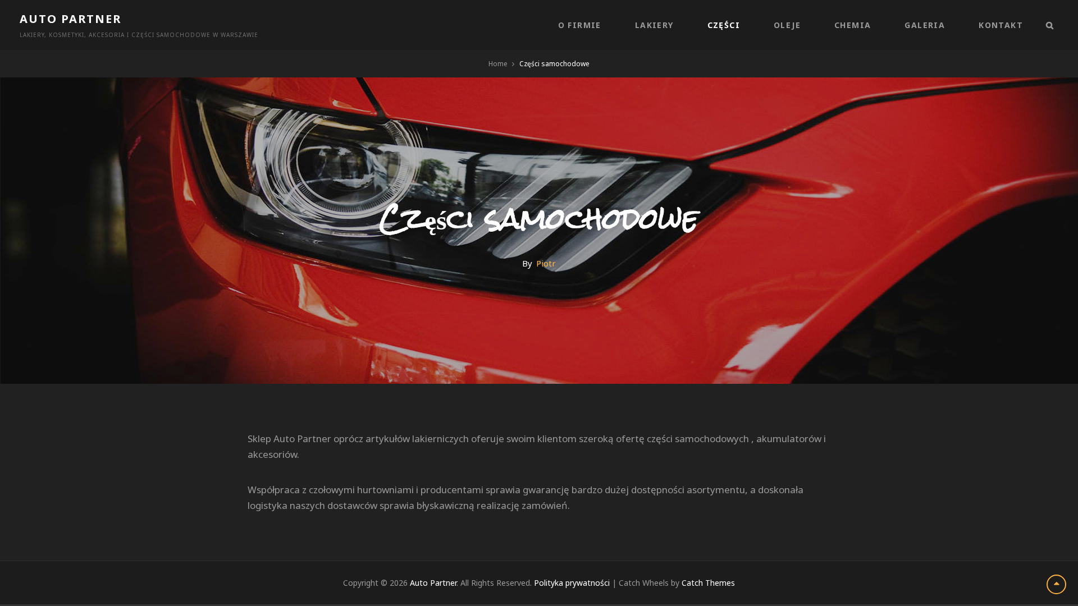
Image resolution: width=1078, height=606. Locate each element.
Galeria (925, 25)
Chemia (852, 25)
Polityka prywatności (572, 582)
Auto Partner (70, 18)
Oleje (787, 25)
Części (723, 25)
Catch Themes (708, 582)
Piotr (546, 263)
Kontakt (1001, 25)
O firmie (579, 25)
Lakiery (654, 25)
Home (498, 63)
